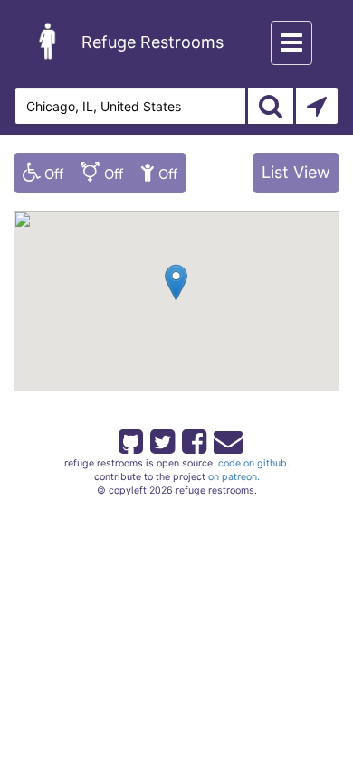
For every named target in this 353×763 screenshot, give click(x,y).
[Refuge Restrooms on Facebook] (193, 438)
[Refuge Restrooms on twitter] (161, 438)
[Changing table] (158, 173)
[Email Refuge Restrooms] (224, 438)
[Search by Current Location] (316, 106)
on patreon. (234, 477)
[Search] (270, 106)
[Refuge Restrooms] (47, 41)
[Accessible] (43, 173)
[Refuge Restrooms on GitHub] (129, 438)
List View (296, 172)
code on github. (254, 463)
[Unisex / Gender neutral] (102, 173)
